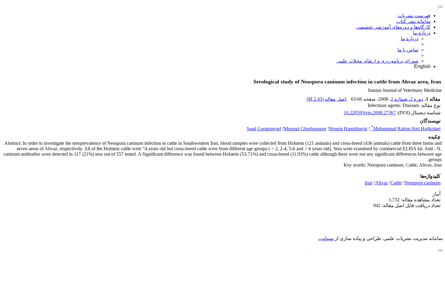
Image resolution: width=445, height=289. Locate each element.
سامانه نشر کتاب (413, 21)
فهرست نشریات (414, 15)
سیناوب (326, 238)
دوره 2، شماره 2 (407, 99)
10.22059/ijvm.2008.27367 (370, 112)
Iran (368, 182)
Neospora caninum (422, 182)
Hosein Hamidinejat (348, 128)
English (422, 66)
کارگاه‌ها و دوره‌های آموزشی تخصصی (393, 27)
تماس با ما (407, 49)
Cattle (396, 182)
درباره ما (421, 32)
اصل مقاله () (327, 99)
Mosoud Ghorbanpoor (305, 128)
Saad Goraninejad (264, 128)
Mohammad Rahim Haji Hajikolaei (405, 128)
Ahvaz (381, 182)
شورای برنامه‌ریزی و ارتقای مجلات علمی (377, 60)
